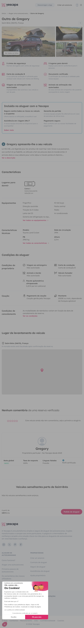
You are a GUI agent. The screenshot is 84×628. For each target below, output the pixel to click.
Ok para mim (36, 617)
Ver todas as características (35, 243)
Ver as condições (30, 316)
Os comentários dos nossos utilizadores (13, 577)
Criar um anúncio (64, 5)
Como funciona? (8, 560)
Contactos (14, 620)
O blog (4, 620)
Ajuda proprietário (38, 575)
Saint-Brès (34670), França (13, 23)
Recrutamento (26, 620)
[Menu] (79, 5)
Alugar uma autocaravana (13, 565)
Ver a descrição (8, 158)
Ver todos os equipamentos (35, 220)
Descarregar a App (45, 5)
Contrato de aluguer (38, 562)
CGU (36, 620)
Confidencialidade (47, 620)
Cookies (60, 620)
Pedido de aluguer (72, 512)
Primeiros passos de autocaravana (10, 570)
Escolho (13, 617)
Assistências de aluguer (40, 571)
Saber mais (9, 130)
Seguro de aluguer (37, 567)
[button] (4, 624)
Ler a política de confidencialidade (14, 610)
